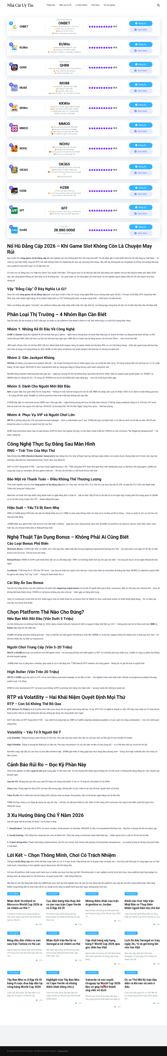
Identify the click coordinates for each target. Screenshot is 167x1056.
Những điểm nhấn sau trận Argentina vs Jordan (101, 902)
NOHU (23, 148)
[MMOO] (14, 131)
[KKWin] (14, 110)
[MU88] (14, 90)
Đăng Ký (142, 23)
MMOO (24, 128)
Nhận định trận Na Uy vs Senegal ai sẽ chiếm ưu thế (63, 942)
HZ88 (23, 190)
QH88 (23, 67)
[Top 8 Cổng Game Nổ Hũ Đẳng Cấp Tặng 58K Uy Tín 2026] (20, 4)
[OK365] (14, 172)
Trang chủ (50, 5)
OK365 (24, 169)
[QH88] (14, 70)
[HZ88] (14, 193)
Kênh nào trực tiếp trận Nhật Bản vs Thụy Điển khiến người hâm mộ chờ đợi (142, 904)
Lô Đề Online (81, 5)
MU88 (23, 87)
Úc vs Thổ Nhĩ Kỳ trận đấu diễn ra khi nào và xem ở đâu (141, 983)
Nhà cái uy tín (65, 5)
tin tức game (109, 5)
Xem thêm (142, 29)
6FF (22, 210)
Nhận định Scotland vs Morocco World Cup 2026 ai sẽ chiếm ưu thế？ (24, 904)
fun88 (23, 230)
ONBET (24, 26)
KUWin (24, 47)
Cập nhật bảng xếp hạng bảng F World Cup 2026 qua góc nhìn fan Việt (102, 944)
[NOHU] (14, 151)
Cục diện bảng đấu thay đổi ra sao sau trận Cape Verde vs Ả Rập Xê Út (63, 904)
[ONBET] (14, 29)
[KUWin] (14, 50)
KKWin (24, 108)
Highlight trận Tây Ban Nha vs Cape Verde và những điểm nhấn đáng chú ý (62, 983)
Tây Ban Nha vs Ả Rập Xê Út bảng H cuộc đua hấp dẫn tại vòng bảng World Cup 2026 (24, 983)
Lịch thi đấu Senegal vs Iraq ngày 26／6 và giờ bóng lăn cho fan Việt (142, 944)
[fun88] (14, 232)
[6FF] (14, 213)
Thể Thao (95, 5)
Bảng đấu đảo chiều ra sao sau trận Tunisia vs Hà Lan (24, 942)
